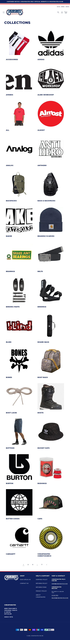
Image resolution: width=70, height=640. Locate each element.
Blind (8, 342)
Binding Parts (13, 307)
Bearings (10, 271)
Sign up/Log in (25, 579)
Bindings (42, 307)
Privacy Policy (41, 591)
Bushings (42, 483)
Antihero (42, 165)
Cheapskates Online (37, 635)
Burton (9, 483)
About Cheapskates (40, 596)
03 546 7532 (55, 595)
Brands (63, 6)
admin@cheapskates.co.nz (60, 583)
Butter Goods (12, 519)
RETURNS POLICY (41, 583)
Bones (9, 377)
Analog (9, 165)
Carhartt (10, 554)
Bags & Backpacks (46, 201)
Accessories (12, 59)
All (7, 130)
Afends (9, 95)
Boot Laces (11, 413)
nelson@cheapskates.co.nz (60, 598)
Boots (41, 413)
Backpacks (11, 201)
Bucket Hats (44, 448)
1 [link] (23, 565)
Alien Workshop (46, 95)
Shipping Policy (41, 579)
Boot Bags (43, 377)
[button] (3, 12)
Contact (67, 6)
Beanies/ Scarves (46, 236)
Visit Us (58, 6)
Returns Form (41, 587)
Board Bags (43, 342)
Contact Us (24, 583)
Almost (41, 130)
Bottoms (10, 448)
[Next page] (46, 565)
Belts (40, 271)
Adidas (41, 59)
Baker (9, 236)
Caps (40, 519)
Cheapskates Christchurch (44, 555)
